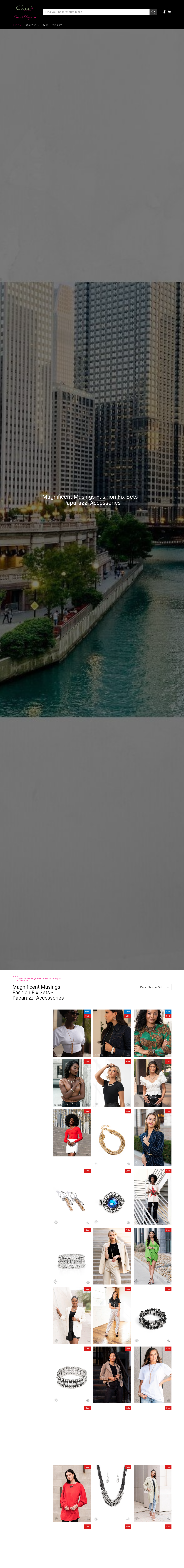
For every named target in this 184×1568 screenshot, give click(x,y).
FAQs (45, 25)
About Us (31, 25)
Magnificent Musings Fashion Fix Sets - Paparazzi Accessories (40, 979)
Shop (16, 25)
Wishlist (58, 25)
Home (15, 976)
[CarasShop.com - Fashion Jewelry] (25, 12)
